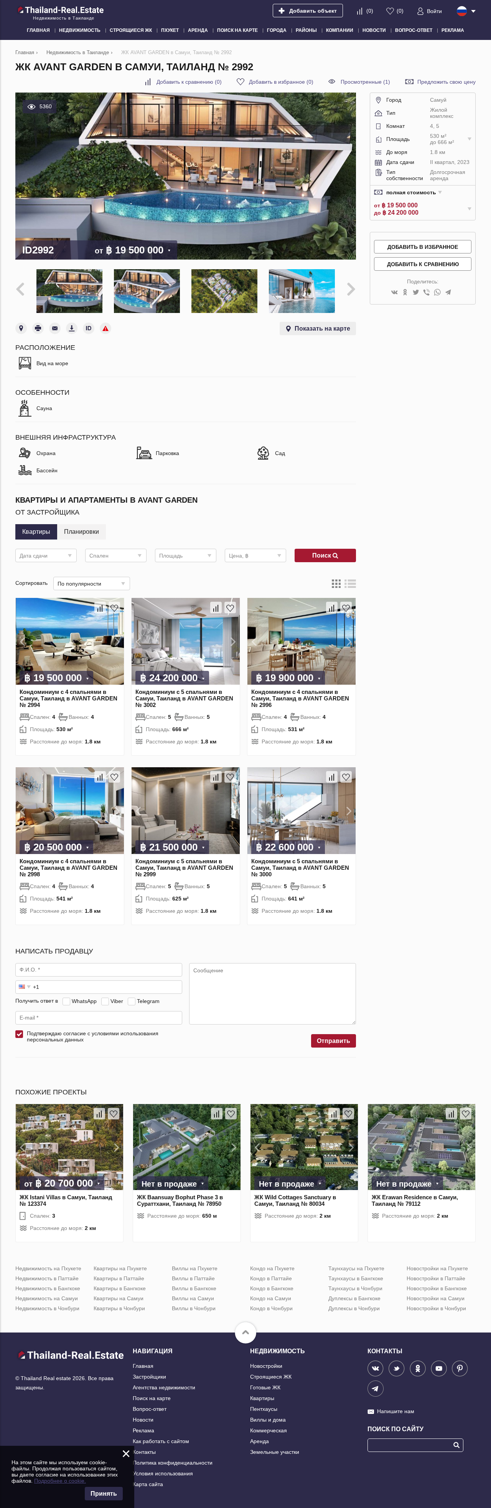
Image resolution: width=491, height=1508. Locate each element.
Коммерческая (268, 1430)
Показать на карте (322, 328)
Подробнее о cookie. (60, 1481)
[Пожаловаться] (105, 328)
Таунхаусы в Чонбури (355, 1288)
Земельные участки (274, 1452)
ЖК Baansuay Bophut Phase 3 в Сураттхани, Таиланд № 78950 (180, 1200)
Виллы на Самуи (193, 1298)
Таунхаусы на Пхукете (356, 1268)
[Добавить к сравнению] (100, 607)
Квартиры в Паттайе (119, 1278)
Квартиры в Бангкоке (120, 1288)
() (369, 11)
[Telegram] (448, 292)
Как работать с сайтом (161, 1441)
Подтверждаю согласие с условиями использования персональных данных (92, 1036)
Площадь (171, 556)
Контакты (144, 1452)
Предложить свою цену (446, 82)
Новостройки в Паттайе (436, 1278)
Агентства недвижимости (164, 1387)
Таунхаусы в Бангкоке (355, 1278)
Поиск (322, 555)
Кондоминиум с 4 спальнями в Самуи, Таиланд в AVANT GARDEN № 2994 (68, 698)
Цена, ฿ (239, 556)
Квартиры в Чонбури (119, 1308)
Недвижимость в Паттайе (47, 1278)
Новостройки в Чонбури (436, 1308)
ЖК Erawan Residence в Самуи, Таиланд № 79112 (415, 1200)
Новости (143, 1420)
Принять (104, 1493)
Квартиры (262, 1398)
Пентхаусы (263, 1409)
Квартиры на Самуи (118, 1298)
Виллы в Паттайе (193, 1278)
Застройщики (149, 1377)
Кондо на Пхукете (272, 1268)
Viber (116, 1001)
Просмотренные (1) (365, 82)
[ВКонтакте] (394, 292)
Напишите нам (395, 1411)
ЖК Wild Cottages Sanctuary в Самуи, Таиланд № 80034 (295, 1200)
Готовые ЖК (265, 1387)
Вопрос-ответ (149, 1409)
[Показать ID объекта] (88, 328)
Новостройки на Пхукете (437, 1268)
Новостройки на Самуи (436, 1298)
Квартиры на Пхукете (120, 1268)
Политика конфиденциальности (173, 1463)
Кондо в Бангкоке (271, 1288)
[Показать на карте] (21, 328)
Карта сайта (148, 1484)
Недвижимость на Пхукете (48, 1268)
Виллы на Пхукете (194, 1268)
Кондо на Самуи (270, 1298)
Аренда (259, 1441)
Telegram (148, 1001)
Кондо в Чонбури (271, 1308)
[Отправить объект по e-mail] (55, 328)
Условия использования (163, 1473)
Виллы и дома (268, 1420)
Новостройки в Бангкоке (437, 1288)
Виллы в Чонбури (194, 1308)
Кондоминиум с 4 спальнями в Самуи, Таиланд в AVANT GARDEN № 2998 (68, 867)
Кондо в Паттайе (271, 1278)
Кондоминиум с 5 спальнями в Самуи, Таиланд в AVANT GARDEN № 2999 (184, 867)
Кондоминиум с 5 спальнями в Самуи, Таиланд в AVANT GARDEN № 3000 (300, 867)
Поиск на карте (152, 1398)
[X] (416, 292)
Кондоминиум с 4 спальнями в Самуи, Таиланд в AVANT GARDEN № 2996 (300, 698)
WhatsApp (84, 1001)
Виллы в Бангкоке (194, 1288)
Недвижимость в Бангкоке (47, 1288)
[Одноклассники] (405, 292)
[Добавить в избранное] (114, 607)
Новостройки (266, 1366)
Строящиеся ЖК (271, 1377)
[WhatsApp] (437, 292)
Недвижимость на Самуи (46, 1298)
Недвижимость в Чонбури (47, 1308)
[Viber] (426, 292)
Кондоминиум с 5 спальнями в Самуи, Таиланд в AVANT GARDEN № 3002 (184, 698)
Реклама (143, 1430)
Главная (143, 1366)
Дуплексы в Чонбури (354, 1308)
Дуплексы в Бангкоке (354, 1298)
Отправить (333, 1041)
